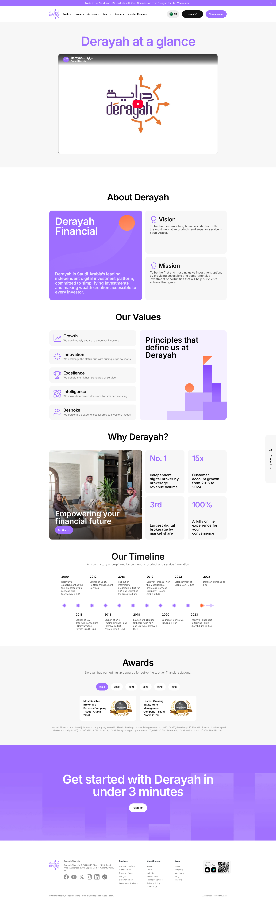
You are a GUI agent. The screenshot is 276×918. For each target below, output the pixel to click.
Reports (178, 880)
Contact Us (152, 886)
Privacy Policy (153, 883)
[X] (81, 876)
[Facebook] (66, 876)
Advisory (92, 14)
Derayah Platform (127, 866)
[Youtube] (74, 876)
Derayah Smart (126, 880)
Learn (106, 14)
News (177, 866)
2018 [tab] (174, 687)
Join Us (150, 873)
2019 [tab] (160, 687)
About (118, 14)
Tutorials (179, 869)
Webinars (179, 873)
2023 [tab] (102, 687)
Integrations (152, 876)
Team (149, 869)
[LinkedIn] (97, 876)
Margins (122, 876)
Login (191, 14)
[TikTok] (104, 876)
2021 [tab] (131, 687)
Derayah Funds (126, 873)
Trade (66, 14)
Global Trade (125, 869)
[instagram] (89, 876)
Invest (78, 14)
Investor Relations (137, 14)
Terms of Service (155, 880)
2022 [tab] (117, 687)
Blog (177, 876)
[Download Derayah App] (207, 869)
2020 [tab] (146, 687)
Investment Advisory (128, 883)
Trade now (183, 3)
